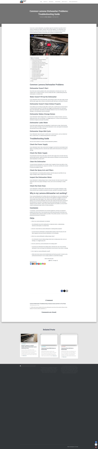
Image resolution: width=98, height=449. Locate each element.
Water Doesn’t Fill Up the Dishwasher (39, 62)
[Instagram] (43, 264)
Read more (25, 355)
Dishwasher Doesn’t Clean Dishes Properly (40, 63)
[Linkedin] (37, 264)
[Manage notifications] (96, 447)
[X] (33, 264)
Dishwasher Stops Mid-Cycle (38, 67)
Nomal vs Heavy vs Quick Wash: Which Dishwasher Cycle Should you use (29, 347)
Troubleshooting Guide (35, 68)
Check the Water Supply (37, 71)
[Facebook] (31, 264)
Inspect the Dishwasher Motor (38, 75)
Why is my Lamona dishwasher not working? (39, 78)
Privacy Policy (64, 1)
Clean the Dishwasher (37, 72)
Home (41, 1)
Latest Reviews (57, 1)
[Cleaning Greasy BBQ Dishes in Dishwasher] (49, 339)
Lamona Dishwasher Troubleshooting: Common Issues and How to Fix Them (48, 303)
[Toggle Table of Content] (46, 58)
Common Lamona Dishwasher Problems (38, 59)
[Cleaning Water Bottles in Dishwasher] (68, 339)
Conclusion (35, 79)
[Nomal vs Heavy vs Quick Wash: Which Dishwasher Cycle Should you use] (29, 337)
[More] (45, 264)
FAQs (32, 80)
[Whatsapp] (41, 264)
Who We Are (51, 1)
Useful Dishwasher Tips (73, 1)
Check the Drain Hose (37, 76)
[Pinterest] (39, 264)
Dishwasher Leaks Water (37, 66)
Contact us (45, 1)
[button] (53, 1)
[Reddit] (35, 264)
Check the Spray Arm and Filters (38, 74)
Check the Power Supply (37, 70)
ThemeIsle (76, 446)
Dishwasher (43, 346)
